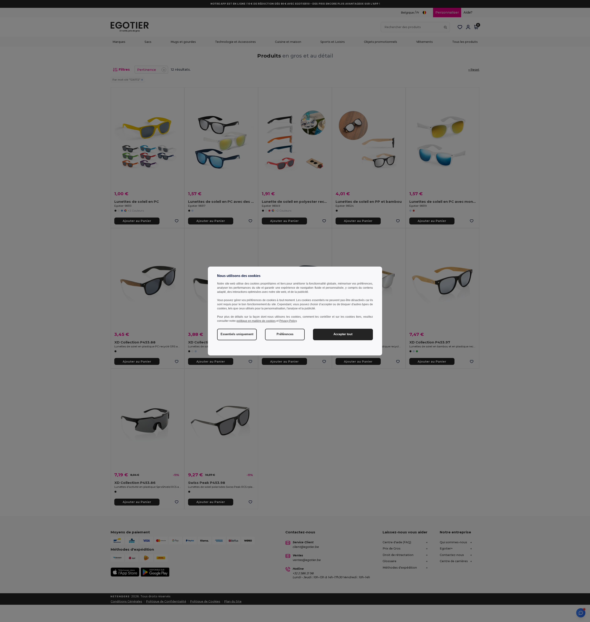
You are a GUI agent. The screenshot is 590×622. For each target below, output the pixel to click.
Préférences (285, 334)
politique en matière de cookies (256, 321)
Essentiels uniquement (237, 334)
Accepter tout (342, 334)
